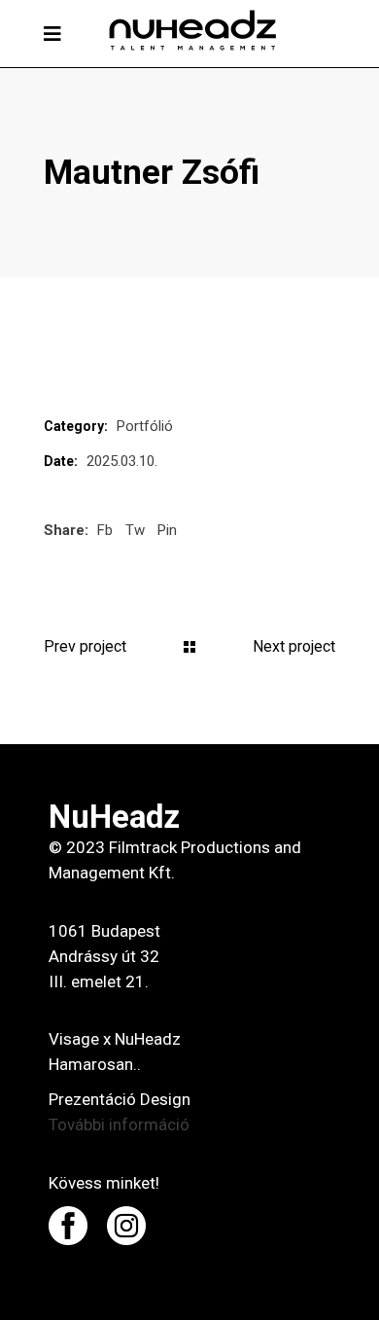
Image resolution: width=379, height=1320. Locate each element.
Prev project (85, 646)
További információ (119, 1124)
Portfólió (145, 426)
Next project (294, 646)
